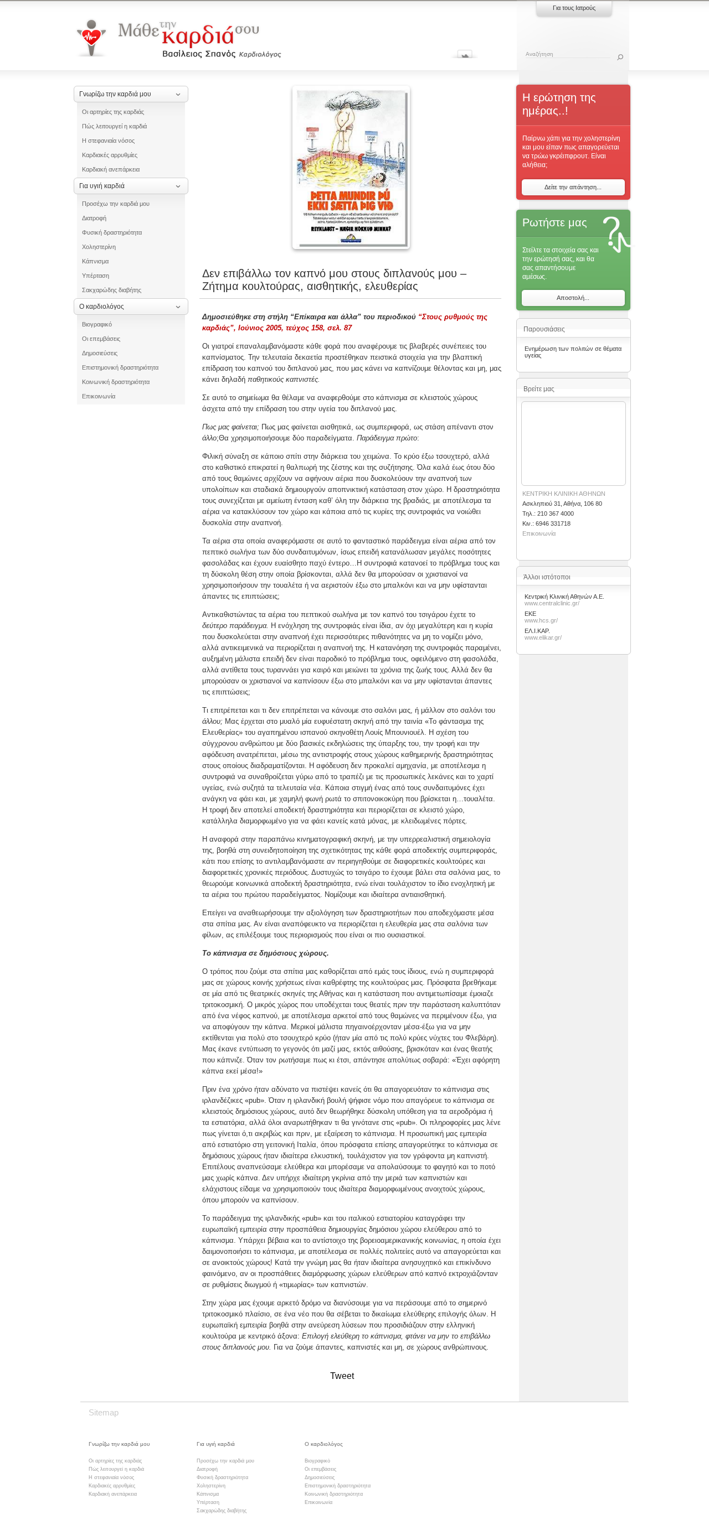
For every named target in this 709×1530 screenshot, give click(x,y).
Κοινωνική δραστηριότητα (116, 381)
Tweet (342, 1376)
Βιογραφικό (97, 324)
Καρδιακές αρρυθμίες (109, 155)
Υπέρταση (95, 275)
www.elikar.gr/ (543, 637)
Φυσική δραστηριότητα (112, 232)
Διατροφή (94, 218)
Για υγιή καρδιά (102, 186)
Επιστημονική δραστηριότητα (120, 367)
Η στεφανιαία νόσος (108, 140)
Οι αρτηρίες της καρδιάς (113, 111)
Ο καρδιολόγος (101, 306)
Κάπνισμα (95, 261)
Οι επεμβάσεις (101, 338)
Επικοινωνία (98, 396)
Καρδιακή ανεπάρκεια (111, 169)
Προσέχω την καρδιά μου (116, 203)
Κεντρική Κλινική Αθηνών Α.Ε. (564, 596)
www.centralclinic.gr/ (552, 603)
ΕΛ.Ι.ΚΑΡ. (537, 630)
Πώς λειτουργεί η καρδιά (114, 126)
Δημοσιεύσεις (99, 353)
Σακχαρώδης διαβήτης (111, 290)
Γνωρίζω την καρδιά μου (115, 94)
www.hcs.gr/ (541, 620)
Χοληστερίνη (99, 246)
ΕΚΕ (530, 613)
